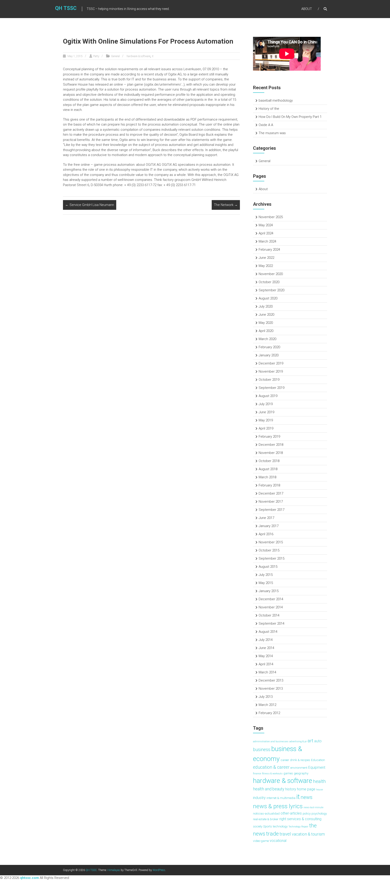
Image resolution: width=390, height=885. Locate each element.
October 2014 (269, 615)
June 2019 (266, 412)
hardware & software (138, 56)
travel (285, 834)
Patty (96, 56)
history (290, 789)
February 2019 (269, 436)
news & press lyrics (278, 806)
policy (307, 813)
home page (306, 789)
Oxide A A (266, 125)
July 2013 (266, 697)
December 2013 (271, 680)
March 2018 (267, 477)
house (319, 789)
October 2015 (269, 550)
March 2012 (267, 705)
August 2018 (268, 469)
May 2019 (266, 420)
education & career (271, 767)
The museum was (272, 133)
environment (298, 767)
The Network (226, 205)
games (288, 773)
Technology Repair (298, 826)
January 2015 (269, 591)
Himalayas (113, 870)
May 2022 (266, 266)
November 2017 (271, 502)
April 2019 (266, 428)
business (261, 749)
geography (301, 773)
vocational (278, 840)
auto (318, 741)
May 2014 (266, 656)
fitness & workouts (272, 773)
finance (257, 773)
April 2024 (266, 233)
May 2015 (266, 583)
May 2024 (266, 225)
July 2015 (266, 575)
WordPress (159, 870)
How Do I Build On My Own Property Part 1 (290, 117)
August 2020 (268, 298)
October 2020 (269, 282)
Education (318, 760)
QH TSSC (66, 8)
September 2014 (271, 623)
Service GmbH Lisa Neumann (89, 205)
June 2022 (266, 258)
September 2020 (271, 290)
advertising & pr (298, 741)
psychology (319, 813)
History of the (269, 109)
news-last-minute (313, 807)
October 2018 (269, 461)
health (319, 781)
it (152, 56)
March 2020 (267, 339)
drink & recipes (300, 760)
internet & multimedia (281, 798)
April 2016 (266, 534)
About (306, 9)
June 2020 (266, 315)
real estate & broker (266, 819)
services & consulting (304, 819)
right (282, 819)
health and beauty (268, 789)
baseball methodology (276, 100)
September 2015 (271, 558)
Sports (267, 826)
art (310, 740)
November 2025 (271, 217)
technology (280, 826)
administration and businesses (270, 741)
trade (272, 833)
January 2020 (269, 355)
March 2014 (267, 672)
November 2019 (271, 371)
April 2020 (266, 331)
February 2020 (269, 347)
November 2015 (271, 542)
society (257, 826)
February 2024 (269, 250)
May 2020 (266, 323)
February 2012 (269, 713)
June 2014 (266, 648)
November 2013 (271, 689)
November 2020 (271, 274)
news (306, 797)
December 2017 (271, 493)
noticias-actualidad (266, 813)
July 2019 (266, 404)
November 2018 (271, 453)
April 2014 (266, 664)
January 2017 (269, 526)
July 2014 (266, 640)
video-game (261, 841)
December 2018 (271, 445)
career (285, 760)
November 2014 (271, 607)
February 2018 (269, 485)
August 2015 (268, 567)
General (115, 56)
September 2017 (271, 510)
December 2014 (271, 599)
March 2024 (267, 241)
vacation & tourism (308, 834)
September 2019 (271, 388)
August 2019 (268, 396)
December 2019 (271, 363)
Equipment (316, 767)
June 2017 (266, 518)
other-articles (291, 813)
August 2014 (268, 632)
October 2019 (269, 380)
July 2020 (266, 306)
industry (259, 798)
